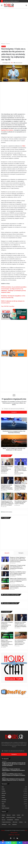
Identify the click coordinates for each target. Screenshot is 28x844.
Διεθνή (13, 815)
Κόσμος (3, 797)
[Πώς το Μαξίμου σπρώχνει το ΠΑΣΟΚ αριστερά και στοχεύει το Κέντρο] (21, 496)
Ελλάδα (3, 795)
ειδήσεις (21, 822)
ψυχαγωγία (14, 824)
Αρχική (3, 43)
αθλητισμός (15, 822)
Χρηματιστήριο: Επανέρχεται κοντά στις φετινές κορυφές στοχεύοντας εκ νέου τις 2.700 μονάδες (18, 580)
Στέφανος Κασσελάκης (6, 822)
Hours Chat (17, 834)
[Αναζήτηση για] (26, 5)
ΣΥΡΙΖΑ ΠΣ (17, 819)
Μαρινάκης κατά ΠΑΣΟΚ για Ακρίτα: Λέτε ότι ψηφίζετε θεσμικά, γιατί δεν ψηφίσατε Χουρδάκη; (18, 573)
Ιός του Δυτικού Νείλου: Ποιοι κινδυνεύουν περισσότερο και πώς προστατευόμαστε (18, 586)
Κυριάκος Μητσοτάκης (10, 817)
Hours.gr (3, 830)
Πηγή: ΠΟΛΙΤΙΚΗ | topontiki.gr (7, 306)
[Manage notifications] (3, 841)
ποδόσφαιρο (4, 824)
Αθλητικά (4, 793)
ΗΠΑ (22, 815)
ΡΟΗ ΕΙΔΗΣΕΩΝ (10, 819)
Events (3, 789)
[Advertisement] (14, 24)
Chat (3, 786)
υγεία (9, 824)
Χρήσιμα (3, 805)
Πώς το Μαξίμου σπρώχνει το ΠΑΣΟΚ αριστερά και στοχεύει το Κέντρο (21, 502)
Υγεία (3, 803)
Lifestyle (3, 791)
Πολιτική (8, 43)
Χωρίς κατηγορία (5, 808)
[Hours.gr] (8, 5)
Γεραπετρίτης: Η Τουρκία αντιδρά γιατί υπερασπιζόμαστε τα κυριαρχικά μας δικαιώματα (7, 469)
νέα (25, 822)
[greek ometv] (14, 356)
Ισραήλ (3, 817)
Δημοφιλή (7, 553)
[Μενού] (1, 5)
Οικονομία (4, 799)
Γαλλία (23, 146)
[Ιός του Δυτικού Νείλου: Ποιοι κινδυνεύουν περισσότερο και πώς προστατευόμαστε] (5, 586)
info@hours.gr (11, 834)
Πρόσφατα (20, 553)
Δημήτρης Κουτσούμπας (7, 130)
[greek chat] (14, 319)
